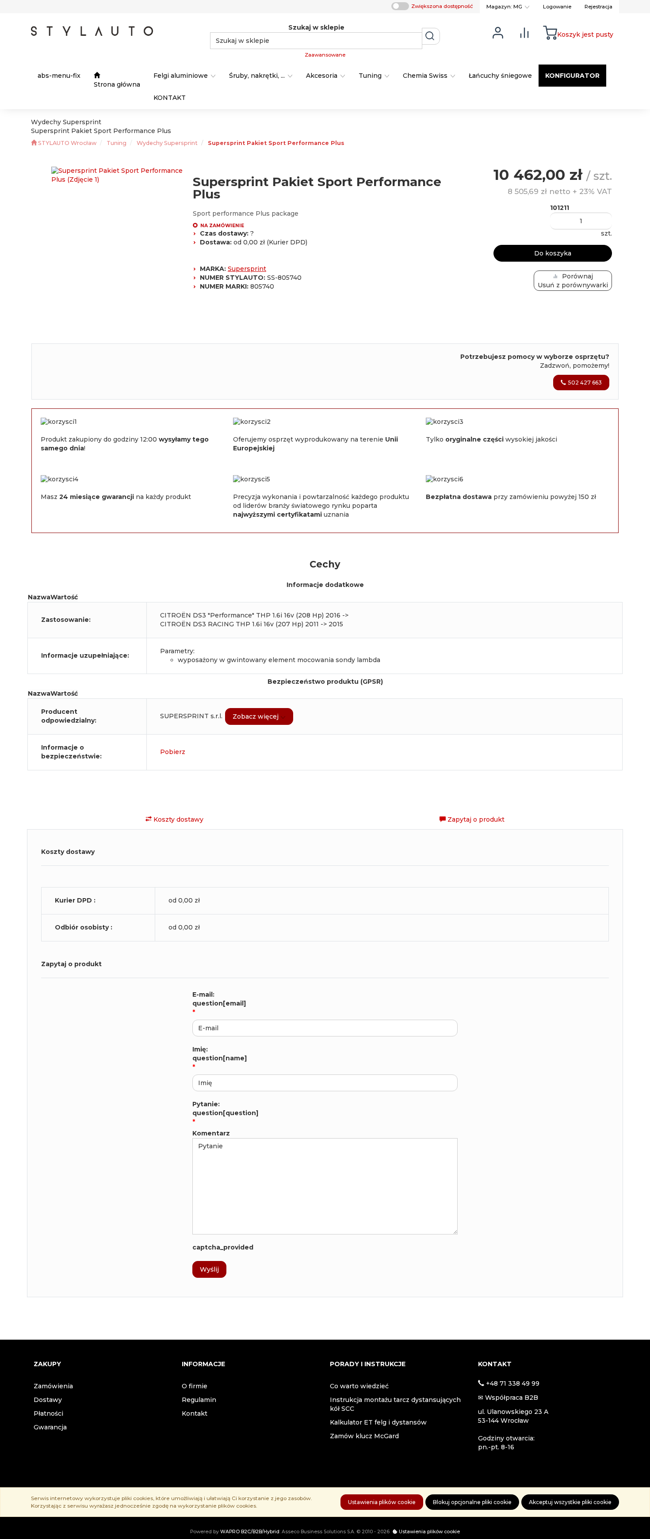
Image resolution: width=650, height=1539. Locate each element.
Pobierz (172, 752)
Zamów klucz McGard (364, 1436)
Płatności (48, 1413)
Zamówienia (53, 1386)
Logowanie (557, 7)
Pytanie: (225, 1108)
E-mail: (219, 998)
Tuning (116, 143)
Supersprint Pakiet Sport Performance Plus (276, 143)
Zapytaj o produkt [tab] (475, 819)
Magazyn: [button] (504, 7)
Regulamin (199, 1400)
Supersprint (247, 269)
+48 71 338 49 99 (512, 1383)
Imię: (219, 1053)
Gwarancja (50, 1427)
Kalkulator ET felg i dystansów (378, 1422)
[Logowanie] (498, 32)
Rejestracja (598, 7)
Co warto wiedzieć (359, 1386)
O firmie (194, 1386)
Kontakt (194, 1413)
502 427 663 (585, 382)
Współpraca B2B (511, 1398)
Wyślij (209, 1269)
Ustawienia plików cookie (382, 1502)
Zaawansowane (325, 55)
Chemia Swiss (426, 76)
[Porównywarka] (524, 32)
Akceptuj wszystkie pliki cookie (570, 1502)
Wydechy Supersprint (167, 143)
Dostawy (48, 1400)
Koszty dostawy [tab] (177, 819)
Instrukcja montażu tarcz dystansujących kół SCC (395, 1404)
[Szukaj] (431, 36)
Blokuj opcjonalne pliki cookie (472, 1502)
